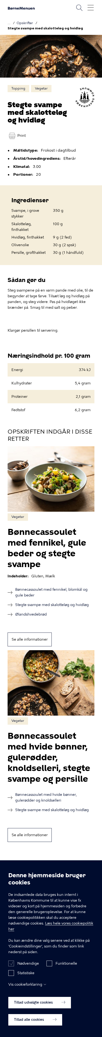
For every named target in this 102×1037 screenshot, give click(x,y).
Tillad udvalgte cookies (34, 1002)
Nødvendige (28, 963)
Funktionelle (66, 963)
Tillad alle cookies (29, 1019)
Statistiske (25, 973)
